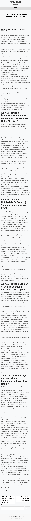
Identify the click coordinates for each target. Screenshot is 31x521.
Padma (12, 518)
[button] (15, 8)
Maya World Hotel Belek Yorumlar (25, 498)
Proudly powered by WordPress (15, 516)
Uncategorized (6, 490)
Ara (2, 505)
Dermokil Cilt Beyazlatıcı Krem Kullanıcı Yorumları (8, 499)
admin (16, 33)
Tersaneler (15, 2)
